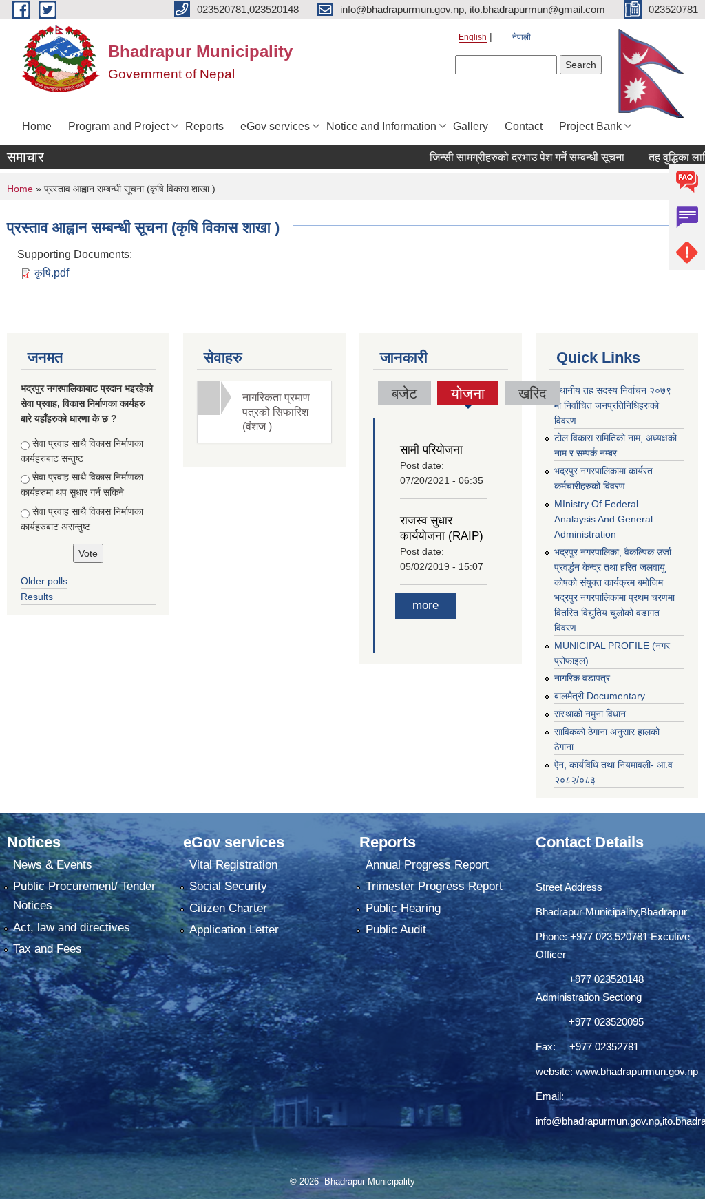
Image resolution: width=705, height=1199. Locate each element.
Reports (204, 126)
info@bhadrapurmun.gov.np (598, 1121)
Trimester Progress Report (434, 886)
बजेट (404, 393)
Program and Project (118, 126)
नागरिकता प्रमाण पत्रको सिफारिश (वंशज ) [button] (276, 412)
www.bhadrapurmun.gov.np (637, 1071)
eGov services (275, 126)
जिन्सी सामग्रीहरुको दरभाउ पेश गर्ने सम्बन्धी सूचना (505, 157)
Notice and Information (381, 126)
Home (37, 126)
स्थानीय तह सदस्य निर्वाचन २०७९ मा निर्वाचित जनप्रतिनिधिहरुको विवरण (612, 405)
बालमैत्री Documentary (599, 695)
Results (37, 596)
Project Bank (590, 126)
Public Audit (396, 929)
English (473, 37)
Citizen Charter (228, 908)
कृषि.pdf (51, 273)
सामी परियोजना (431, 449)
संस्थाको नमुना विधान (590, 713)
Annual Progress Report (427, 864)
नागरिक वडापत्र (582, 677)
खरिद (532, 393)
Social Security (228, 886)
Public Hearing (403, 908)
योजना (468, 395)
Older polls (44, 580)
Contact (524, 126)
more (425, 605)
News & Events (52, 864)
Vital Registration (233, 864)
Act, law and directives (71, 927)
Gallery (470, 126)
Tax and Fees (47, 948)
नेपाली (521, 37)
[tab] (264, 412)
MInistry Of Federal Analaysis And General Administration (603, 519)
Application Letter (234, 929)
